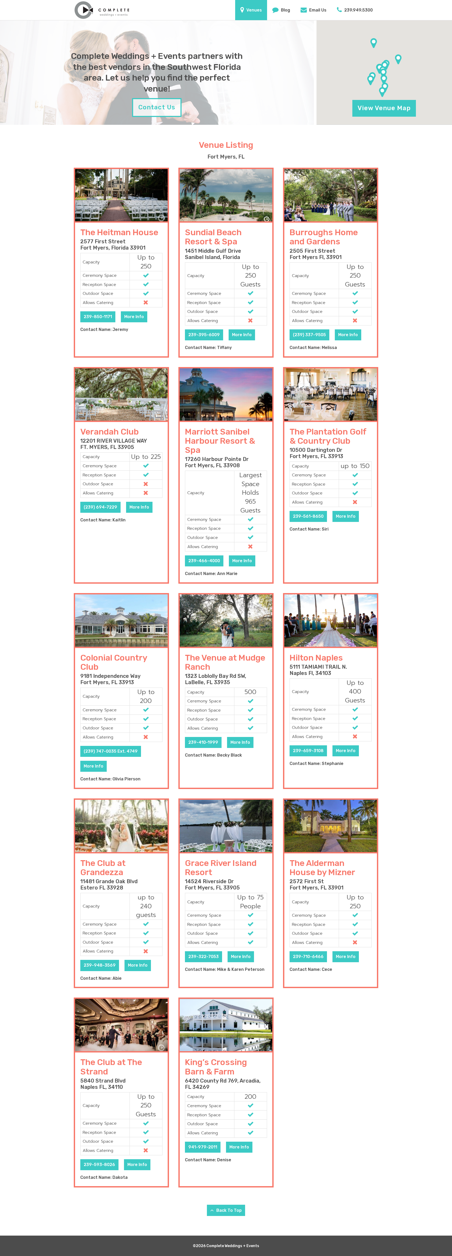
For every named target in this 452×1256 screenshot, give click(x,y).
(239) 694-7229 (100, 507)
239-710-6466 (308, 956)
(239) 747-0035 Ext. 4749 (111, 751)
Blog (285, 10)
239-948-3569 (100, 965)
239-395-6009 (204, 334)
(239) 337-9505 (309, 334)
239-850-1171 (98, 316)
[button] (370, 80)
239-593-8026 (99, 1164)
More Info (134, 316)
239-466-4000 (204, 560)
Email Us (317, 10)
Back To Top (228, 1210)
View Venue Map (384, 108)
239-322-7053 (203, 956)
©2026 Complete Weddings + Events (226, 1246)
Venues (253, 10)
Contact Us (156, 107)
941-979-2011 (202, 1147)
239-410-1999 (203, 742)
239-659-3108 (308, 750)
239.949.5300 (358, 10)
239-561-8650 (308, 516)
